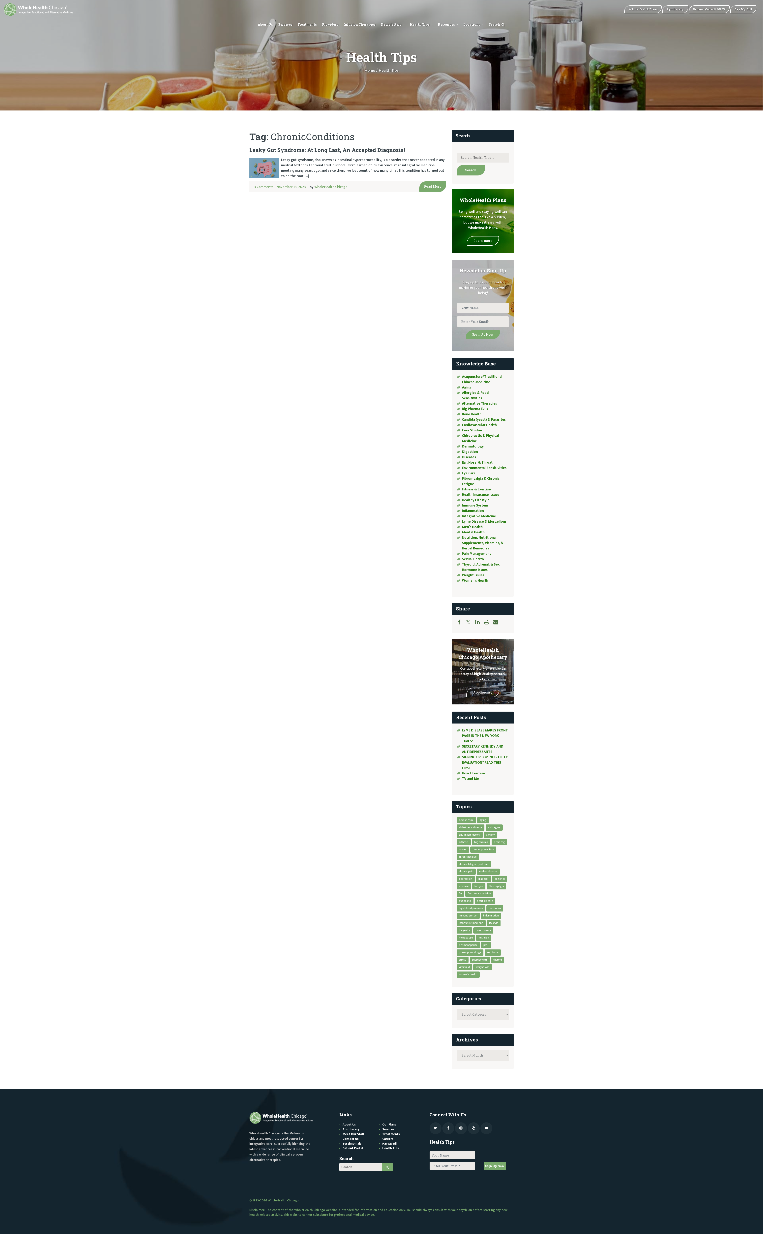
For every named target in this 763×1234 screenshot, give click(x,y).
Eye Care (468, 473)
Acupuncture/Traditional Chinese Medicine (482, 379)
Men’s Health (472, 527)
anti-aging (494, 827)
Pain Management (476, 554)
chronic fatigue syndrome (474, 864)
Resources (447, 24)
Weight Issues (473, 575)
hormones (495, 908)
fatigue (478, 886)
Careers (387, 1139)
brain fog (499, 842)
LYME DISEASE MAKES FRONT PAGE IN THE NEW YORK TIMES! (485, 735)
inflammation (491, 915)
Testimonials (352, 1143)
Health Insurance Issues (480, 495)
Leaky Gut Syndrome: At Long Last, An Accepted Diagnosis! (327, 149)
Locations (472, 24)
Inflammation (473, 511)
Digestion (470, 452)
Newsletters (391, 24)
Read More (432, 186)
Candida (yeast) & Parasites (484, 420)
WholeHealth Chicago (331, 187)
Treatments (307, 24)
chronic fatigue (468, 856)
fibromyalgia (496, 886)
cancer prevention (483, 849)
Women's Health (468, 974)
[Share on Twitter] (470, 622)
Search (495, 24)
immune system (468, 915)
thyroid (497, 959)
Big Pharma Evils (475, 409)
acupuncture (466, 820)
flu (460, 893)
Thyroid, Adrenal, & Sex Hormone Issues (481, 567)
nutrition (484, 937)
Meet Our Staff (353, 1134)
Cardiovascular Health (479, 425)
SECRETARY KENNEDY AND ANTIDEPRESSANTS (482, 749)
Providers (330, 24)
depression (465, 879)
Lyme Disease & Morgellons (484, 522)
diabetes (483, 879)
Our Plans (389, 1124)
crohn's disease (488, 871)
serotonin (493, 952)
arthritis (464, 842)
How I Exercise (473, 773)
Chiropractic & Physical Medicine (480, 438)
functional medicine (479, 893)
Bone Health (471, 414)
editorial (500, 879)
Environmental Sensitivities (484, 468)
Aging (467, 387)
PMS (486, 945)
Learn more (482, 240)
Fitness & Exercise (476, 489)
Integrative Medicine (479, 516)
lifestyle (493, 923)
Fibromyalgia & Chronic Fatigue (481, 481)
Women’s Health (475, 581)
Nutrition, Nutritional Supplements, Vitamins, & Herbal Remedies (482, 543)
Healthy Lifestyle (475, 500)
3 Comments (263, 187)
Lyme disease (483, 930)
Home (370, 70)
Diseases (469, 457)
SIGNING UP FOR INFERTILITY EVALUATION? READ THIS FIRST (485, 762)
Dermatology (473, 446)
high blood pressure (471, 908)
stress (462, 959)
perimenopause (468, 945)
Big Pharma (481, 842)
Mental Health (473, 532)
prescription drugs (470, 952)
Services (285, 24)
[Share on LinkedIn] (479, 622)
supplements (479, 959)
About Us (265, 24)
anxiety (490, 834)
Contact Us (351, 1139)
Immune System (475, 506)
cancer (463, 849)
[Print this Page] (488, 622)
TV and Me (470, 779)
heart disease (485, 901)
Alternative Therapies (479, 404)
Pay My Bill (389, 1143)
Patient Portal (353, 1148)
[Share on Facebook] (461, 622)
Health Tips (420, 24)
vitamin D (464, 967)
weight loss (482, 967)
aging (483, 820)
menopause (466, 937)
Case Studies (472, 430)
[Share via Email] (497, 622)
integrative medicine (471, 923)
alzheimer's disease (470, 827)
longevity (464, 930)
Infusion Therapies (360, 24)
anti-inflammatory (469, 834)
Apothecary (483, 692)
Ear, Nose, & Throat (477, 463)
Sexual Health (473, 559)
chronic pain (466, 871)
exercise (464, 886)
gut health (465, 901)
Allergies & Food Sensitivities (475, 395)
